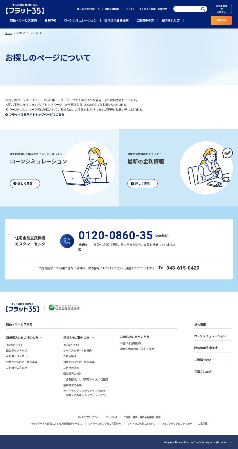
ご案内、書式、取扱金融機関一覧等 (142, 417)
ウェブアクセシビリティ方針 (177, 423)
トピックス (129, 8)
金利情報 (50, 20)
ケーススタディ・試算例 (77, 350)
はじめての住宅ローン (88, 8)
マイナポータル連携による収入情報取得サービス (56, 423)
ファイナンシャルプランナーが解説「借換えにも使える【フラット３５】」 (86, 393)
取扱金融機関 (112, 8)
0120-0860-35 (115, 235)
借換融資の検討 (72, 373)
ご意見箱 (202, 423)
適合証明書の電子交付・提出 (137, 349)
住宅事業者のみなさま (221, 9)
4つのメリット (14, 345)
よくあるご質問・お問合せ (153, 8)
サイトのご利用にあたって (141, 423)
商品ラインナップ (16, 350)
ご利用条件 (69, 356)
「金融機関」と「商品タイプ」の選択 (85, 379)
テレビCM (111, 417)
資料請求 (221, 20)
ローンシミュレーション (80, 20)
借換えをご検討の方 (76, 337)
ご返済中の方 (145, 20)
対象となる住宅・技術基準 (21, 362)
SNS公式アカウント (88, 417)
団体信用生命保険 (116, 20)
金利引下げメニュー (18, 356)
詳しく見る (25, 183)
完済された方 (171, 20)
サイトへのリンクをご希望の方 (104, 423)
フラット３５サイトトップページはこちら (36, 114)
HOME (8, 33)
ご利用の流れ (71, 368)
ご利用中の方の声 (16, 368)
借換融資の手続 (72, 385)
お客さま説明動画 (130, 343)
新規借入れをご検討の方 (22, 337)
